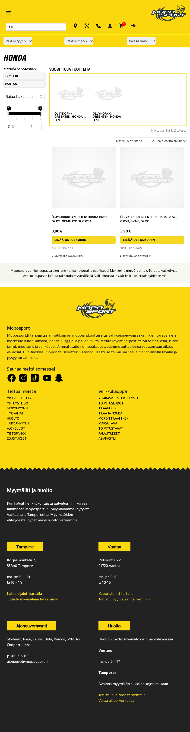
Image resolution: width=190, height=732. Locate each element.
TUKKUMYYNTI (18, 423)
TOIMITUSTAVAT (110, 428)
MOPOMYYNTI (17, 408)
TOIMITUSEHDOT (111, 403)
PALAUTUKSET (109, 433)
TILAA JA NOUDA (110, 413)
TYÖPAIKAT (15, 413)
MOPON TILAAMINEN (113, 418)
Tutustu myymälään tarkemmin (32, 599)
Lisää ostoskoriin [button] (70, 240)
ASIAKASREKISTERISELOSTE (118, 398)
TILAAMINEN (107, 408)
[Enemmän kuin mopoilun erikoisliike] (164, 12)
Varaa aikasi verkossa (116, 700)
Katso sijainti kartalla (24, 593)
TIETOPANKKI (16, 433)
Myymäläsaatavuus (68, 256)
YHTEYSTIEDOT (18, 403)
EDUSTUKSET (17, 438)
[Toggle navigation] (8, 12)
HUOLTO (13, 418)
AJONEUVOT (16, 428)
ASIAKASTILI (107, 438)
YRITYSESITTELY (19, 398)
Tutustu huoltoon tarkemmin (122, 694)
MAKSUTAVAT (108, 423)
